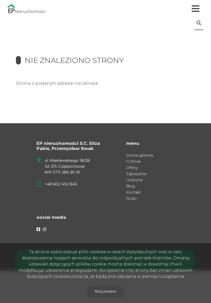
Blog (130, 186)
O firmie (133, 161)
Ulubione (134, 180)
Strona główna (139, 155)
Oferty (132, 167)
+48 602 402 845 (61, 184)
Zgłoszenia (136, 174)
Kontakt (133, 192)
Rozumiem (105, 291)
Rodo (131, 198)
